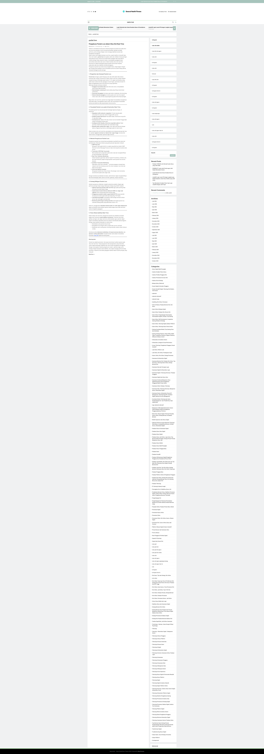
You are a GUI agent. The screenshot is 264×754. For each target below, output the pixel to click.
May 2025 (154, 241)
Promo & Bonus (155, 532)
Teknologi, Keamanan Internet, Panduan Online (162, 720)
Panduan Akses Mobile (157, 443)
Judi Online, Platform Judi (158, 349)
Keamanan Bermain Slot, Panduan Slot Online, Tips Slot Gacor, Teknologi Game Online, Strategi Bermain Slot (163, 363)
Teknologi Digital (156, 680)
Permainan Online (156, 515)
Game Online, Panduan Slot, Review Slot (161, 312)
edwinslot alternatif (156, 296)
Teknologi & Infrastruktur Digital (159, 650)
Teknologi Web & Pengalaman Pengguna (161, 714)
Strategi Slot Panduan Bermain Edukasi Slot (162, 618)
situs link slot (155, 79)
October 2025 (155, 226)
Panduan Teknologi (156, 483)
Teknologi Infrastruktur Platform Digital (161, 693)
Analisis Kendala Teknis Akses (159, 272)
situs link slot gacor (156, 51)
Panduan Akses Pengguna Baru (159, 448)
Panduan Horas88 (156, 454)
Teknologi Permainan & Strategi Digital (161, 701)
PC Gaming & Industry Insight (158, 486)
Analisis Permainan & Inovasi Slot (160, 277)
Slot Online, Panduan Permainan (159, 595)
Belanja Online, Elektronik (158, 283)
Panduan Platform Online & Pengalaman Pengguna (163, 474)
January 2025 (155, 252)
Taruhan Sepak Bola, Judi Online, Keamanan (162, 621)
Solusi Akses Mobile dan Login (159, 601)
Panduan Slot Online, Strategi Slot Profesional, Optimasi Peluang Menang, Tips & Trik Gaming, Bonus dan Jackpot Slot (163, 479)
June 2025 (154, 238)
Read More (91, 254)
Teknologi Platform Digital (158, 708)
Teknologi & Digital (156, 647)
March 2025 (155, 246)
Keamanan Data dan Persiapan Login (160, 367)
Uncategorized (155, 740)
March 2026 (155, 212)
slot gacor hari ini (156, 90)
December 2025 (155, 221)
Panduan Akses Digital (157, 434)
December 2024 (155, 255)
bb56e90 (92, 46)
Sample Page (130, 22)
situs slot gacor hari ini (157, 130)
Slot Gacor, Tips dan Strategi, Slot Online (161, 575)
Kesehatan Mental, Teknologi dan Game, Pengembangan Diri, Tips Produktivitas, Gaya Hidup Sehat (162, 401)
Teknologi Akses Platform (158, 677)
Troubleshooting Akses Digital (159, 731)
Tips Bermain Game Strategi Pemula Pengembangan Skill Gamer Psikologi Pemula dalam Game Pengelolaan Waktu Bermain (162, 724)
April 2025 (154, 244)
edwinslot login (155, 299)
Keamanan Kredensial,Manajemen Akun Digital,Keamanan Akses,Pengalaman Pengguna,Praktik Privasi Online (161, 381)
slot (153, 125)
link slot (154, 74)
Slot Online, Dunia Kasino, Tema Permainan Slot (163, 587)
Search (153, 152)
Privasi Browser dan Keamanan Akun (160, 529)
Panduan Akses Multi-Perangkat (159, 445)
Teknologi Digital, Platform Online (160, 685)
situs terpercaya (156, 113)
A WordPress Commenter (158, 193)
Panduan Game (155, 451)
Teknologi (154, 628)
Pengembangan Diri (156, 498)
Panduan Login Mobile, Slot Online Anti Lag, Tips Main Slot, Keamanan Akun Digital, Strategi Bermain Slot (163, 463)
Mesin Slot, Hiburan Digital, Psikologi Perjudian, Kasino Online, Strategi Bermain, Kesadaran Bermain (163, 415)
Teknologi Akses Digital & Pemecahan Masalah (163, 674)
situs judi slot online (157, 552)
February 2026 (155, 215)
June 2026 (154, 204)
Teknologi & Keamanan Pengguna (159, 660)
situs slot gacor (155, 102)
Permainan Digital (156, 509)
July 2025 (154, 235)
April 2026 (154, 209)
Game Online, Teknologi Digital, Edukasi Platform (163, 323)
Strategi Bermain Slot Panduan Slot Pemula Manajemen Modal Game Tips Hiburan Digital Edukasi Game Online (162, 611)
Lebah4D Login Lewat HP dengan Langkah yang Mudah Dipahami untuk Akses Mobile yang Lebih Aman (164, 179)
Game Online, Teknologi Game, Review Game (162, 326)
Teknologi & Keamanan (157, 657)
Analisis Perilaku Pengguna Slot (159, 274)
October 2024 (155, 261)
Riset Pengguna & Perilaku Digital (159, 535)
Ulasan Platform (156, 737)
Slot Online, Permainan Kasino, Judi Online (162, 598)
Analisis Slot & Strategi (157, 280)
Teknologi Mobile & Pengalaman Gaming (161, 696)
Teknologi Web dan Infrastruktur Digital (161, 717)
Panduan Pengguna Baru (157, 472)
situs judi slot (155, 547)
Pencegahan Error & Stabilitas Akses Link (161, 489)
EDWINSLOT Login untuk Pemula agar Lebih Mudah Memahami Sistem (151, 1)
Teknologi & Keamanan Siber (158, 663)
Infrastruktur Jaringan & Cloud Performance (162, 342)
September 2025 (156, 229)
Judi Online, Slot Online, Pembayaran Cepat (162, 352)
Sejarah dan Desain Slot (157, 541)
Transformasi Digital (157, 729)
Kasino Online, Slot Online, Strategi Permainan (162, 355)
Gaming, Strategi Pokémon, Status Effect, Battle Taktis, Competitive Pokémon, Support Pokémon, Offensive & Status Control (163, 335)
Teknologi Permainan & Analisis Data (160, 698)
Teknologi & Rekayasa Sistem (159, 668)
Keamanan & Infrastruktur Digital (159, 358)
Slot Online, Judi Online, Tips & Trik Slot (161, 589)
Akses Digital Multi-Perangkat (159, 269)
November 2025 (155, 224)
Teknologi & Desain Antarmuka (159, 641)
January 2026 (155, 218)
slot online (154, 578)
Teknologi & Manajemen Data (159, 666)
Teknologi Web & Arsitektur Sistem (160, 711)
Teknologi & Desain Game (158, 644)
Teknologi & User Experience (158, 671)
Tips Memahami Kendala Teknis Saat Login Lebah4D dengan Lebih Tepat (144, 27)
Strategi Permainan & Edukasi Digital (160, 615)
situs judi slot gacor (156, 549)
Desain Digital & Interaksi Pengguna (160, 286)
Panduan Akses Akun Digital (158, 431)
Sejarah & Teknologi (156, 538)
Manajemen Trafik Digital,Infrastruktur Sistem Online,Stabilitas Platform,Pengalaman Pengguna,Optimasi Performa (162, 409)
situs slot (96, 235)
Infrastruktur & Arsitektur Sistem (159, 339)
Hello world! (169, 193)
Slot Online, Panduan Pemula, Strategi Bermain (162, 592)
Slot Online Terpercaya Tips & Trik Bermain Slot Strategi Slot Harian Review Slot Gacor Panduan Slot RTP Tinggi (163, 582)
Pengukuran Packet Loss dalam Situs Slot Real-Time (106, 44)
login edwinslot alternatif (158, 405)
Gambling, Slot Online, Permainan (159, 302)
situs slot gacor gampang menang (160, 561)
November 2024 (155, 258)
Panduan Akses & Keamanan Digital (160, 428)
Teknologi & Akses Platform (158, 638)
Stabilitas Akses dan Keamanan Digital (161, 604)
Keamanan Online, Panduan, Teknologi (161, 386)
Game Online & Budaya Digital (159, 309)
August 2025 (155, 232)
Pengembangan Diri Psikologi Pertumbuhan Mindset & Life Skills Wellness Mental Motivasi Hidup (163, 502)
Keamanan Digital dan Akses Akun (160, 377)
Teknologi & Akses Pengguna (159, 636)
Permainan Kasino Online (158, 512)
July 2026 (154, 201)
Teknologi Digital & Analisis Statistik (160, 683)
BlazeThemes (141, 751)
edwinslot (154, 293)
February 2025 (155, 249)
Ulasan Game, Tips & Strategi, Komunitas (161, 734)
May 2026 (154, 207)
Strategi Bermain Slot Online (158, 607)
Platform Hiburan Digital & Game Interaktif (162, 527)
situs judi (154, 544)
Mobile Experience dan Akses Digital (160, 419)
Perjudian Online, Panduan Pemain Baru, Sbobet (163, 506)
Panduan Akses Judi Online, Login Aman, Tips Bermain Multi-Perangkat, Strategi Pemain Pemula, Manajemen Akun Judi (163, 438)
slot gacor (154, 62)
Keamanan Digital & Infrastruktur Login (161, 370)
